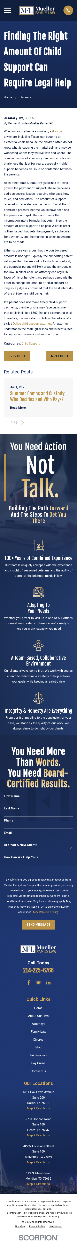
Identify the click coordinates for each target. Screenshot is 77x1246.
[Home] (37, 10)
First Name (12, 796)
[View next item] (23, 422)
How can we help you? (21, 857)
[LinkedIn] (48, 982)
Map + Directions (38, 1108)
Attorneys (38, 1024)
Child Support (31, 343)
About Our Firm (38, 1016)
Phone (8, 820)
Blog (38, 1047)
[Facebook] (28, 982)
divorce (57, 131)
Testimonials (38, 1055)
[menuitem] (20, 1226)
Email (8, 833)
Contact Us (38, 1071)
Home (38, 1008)
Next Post (60, 356)
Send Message (38, 924)
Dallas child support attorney (32, 323)
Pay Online (38, 1063)
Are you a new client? (20, 845)
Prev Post (17, 356)
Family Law (38, 1031)
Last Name (11, 808)
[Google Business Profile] (38, 982)
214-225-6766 (38, 970)
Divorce (38, 1039)
